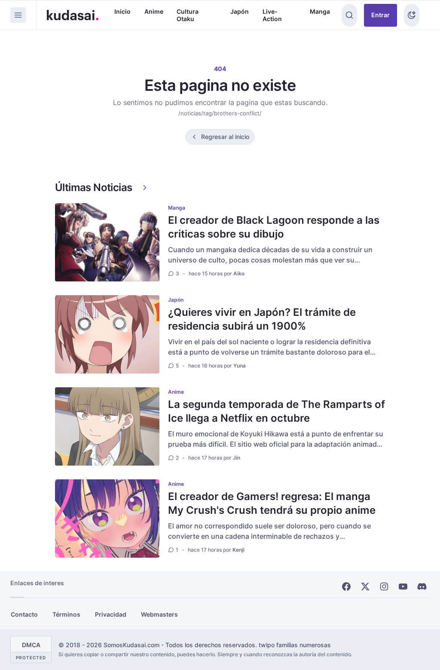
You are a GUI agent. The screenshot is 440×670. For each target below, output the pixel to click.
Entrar (380, 15)
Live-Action (272, 15)
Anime (153, 11)
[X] (365, 586)
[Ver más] (145, 187)
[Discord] (422, 586)
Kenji (238, 549)
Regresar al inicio (225, 136)
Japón (239, 11)
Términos (66, 614)
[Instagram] (384, 586)
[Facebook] (346, 586)
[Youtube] (403, 586)
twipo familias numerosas (295, 644)
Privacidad (110, 614)
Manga (320, 11)
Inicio (122, 11)
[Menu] (18, 15)
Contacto (24, 614)
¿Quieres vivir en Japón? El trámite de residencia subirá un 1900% (262, 319)
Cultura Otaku (188, 15)
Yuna (239, 365)
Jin (236, 457)
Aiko (238, 273)
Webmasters (159, 614)
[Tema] (411, 15)
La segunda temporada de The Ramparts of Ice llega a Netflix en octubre (276, 411)
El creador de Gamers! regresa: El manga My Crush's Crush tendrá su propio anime (272, 503)
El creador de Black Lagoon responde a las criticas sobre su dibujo (273, 227)
